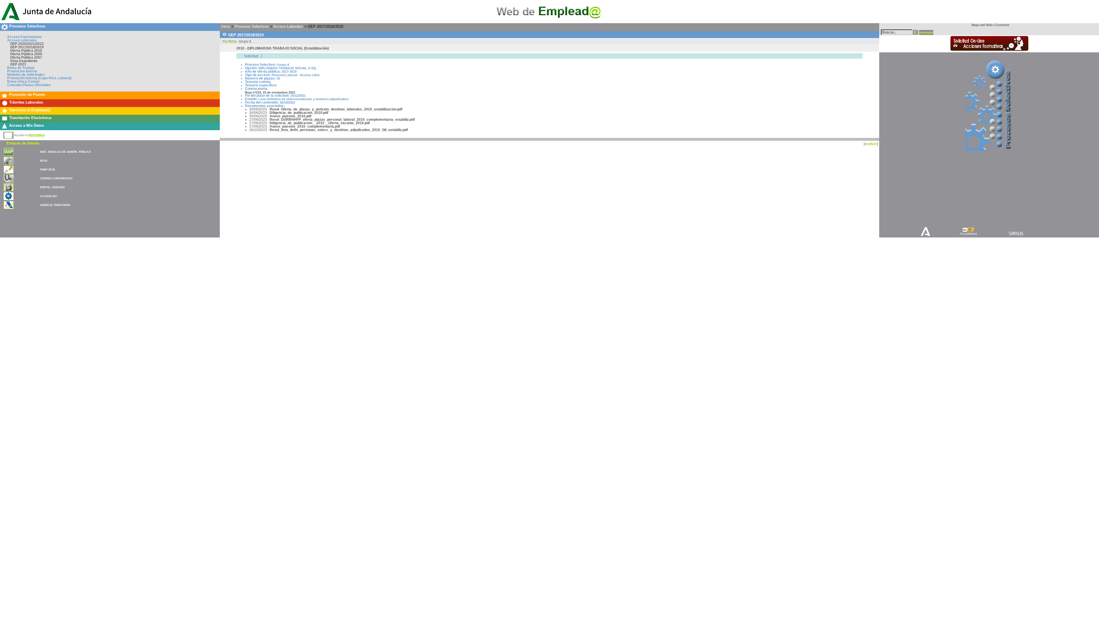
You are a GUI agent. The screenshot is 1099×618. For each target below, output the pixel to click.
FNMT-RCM (47, 169)
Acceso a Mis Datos (26, 125)
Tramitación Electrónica (30, 118)
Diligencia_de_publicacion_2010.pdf (299, 113)
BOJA (44, 160)
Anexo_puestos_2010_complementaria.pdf (305, 126)
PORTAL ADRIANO (52, 187)
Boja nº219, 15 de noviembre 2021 (270, 92)
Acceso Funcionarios (24, 37)
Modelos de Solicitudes (26, 75)
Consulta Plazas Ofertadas (29, 85)
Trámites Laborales (26, 102)
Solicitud (251, 56)
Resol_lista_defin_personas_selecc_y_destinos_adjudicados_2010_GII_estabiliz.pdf (339, 130)
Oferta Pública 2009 (26, 54)
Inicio (225, 26)
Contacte (1002, 25)
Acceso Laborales (22, 40)
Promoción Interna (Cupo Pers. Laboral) (39, 78)
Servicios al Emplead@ (30, 110)
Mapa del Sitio (981, 25)
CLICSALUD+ (49, 196)
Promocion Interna (22, 71)
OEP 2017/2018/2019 (27, 47)
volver (872, 144)
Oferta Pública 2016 (26, 51)
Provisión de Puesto (27, 94)
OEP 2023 (18, 64)
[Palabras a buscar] (896, 31)
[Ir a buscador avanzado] (926, 32)
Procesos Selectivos (27, 26)
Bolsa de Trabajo (20, 68)
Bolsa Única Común (23, 82)
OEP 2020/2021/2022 (27, 44)
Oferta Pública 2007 (26, 58)
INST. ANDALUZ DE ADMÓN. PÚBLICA (65, 151)
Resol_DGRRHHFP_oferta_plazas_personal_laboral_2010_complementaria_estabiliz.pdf (342, 120)
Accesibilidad (968, 233)
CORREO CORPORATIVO (56, 178)
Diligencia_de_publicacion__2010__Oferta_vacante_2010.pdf (320, 123)
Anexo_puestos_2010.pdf (290, 116)
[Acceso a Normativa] (24, 134)
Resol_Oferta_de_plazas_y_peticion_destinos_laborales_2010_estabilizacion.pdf (336, 109)
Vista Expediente (23, 61)
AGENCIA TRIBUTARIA (55, 205)
